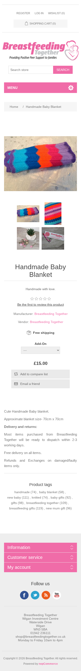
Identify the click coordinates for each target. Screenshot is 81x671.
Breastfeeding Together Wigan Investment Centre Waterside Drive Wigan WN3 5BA (40, 622)
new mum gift (55, 508)
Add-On (41, 344)
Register (23, 13)
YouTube (56, 595)
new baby (14, 497)
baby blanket (48, 492)
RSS (46, 595)
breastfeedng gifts (22, 508)
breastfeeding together (42, 503)
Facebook (24, 595)
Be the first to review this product (40, 304)
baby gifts (57, 497)
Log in (39, 13)
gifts (14, 503)
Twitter (35, 595)
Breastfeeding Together (51, 314)
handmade (22, 492)
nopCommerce (48, 663)
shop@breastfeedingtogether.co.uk (40, 636)
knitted (36, 497)
